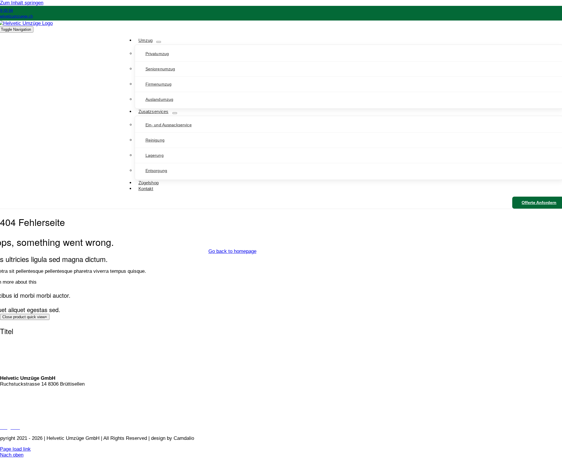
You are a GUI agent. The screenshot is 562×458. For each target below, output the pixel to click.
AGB (5, 405)
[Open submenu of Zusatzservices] (174, 113)
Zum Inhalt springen (21, 3)
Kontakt (8, 395)
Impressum (12, 416)
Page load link (15, 449)
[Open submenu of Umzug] (158, 42)
